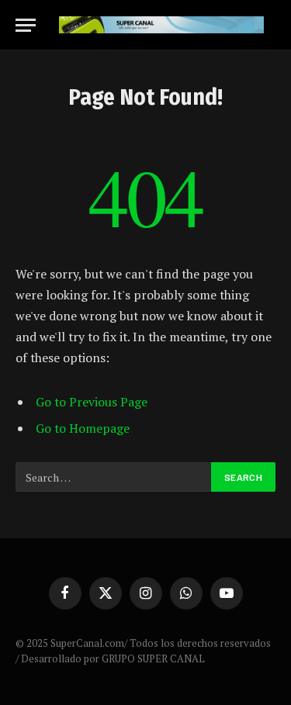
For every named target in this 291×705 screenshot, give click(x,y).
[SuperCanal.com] (161, 25)
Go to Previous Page (91, 401)
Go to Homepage (83, 428)
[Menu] (26, 25)
